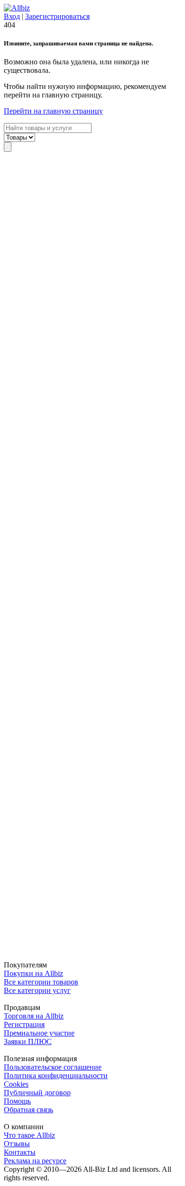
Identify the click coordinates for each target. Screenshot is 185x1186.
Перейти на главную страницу (53, 111)
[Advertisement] (92, 556)
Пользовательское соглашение (53, 1067)
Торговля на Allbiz (34, 1016)
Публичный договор (37, 1093)
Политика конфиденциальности (56, 1076)
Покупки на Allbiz (33, 973)
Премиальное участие (39, 1033)
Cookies (16, 1084)
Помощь (17, 1101)
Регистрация (24, 1024)
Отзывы (17, 1144)
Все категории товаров (41, 982)
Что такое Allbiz (29, 1135)
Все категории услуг (37, 990)
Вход (12, 16)
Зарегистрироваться (57, 16)
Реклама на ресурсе (35, 1161)
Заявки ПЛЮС (28, 1041)
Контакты (20, 1152)
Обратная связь (28, 1110)
